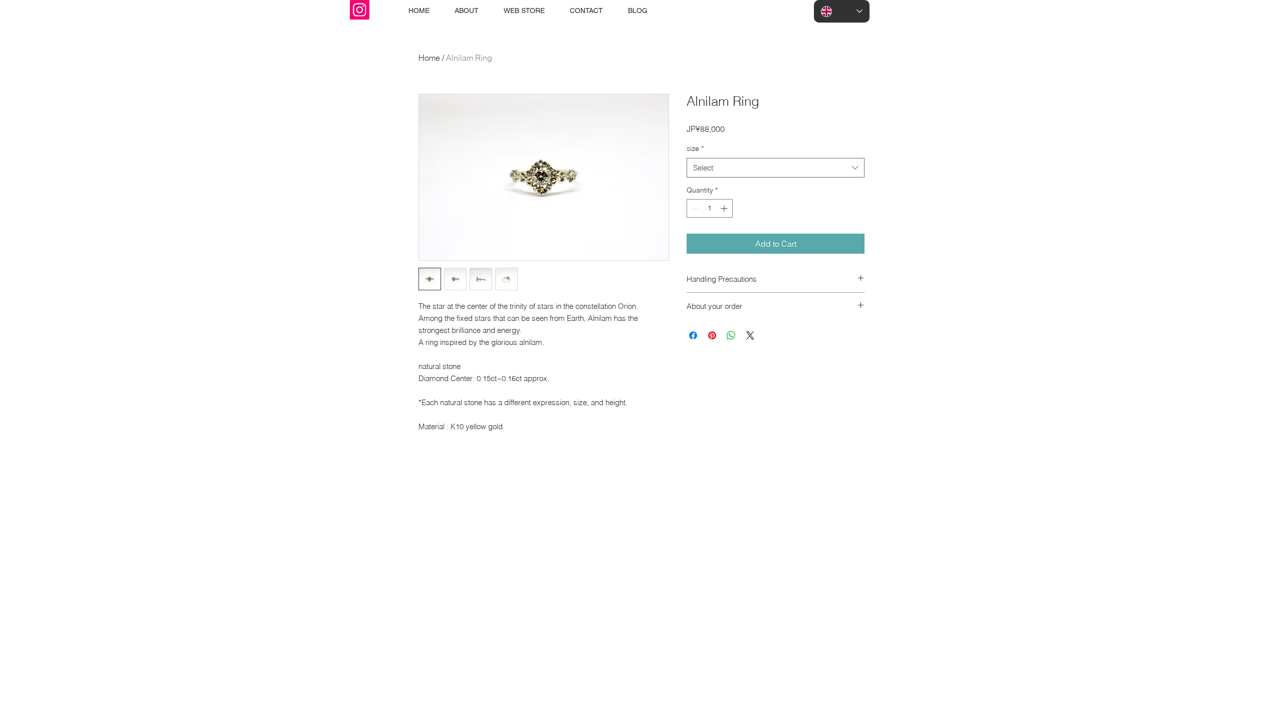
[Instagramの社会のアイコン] (359, 10)
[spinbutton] (710, 208)
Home (429, 58)
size (695, 148)
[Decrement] (694, 208)
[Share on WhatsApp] (731, 335)
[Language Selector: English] (842, 11)
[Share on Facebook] (693, 335)
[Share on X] (750, 335)
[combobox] (776, 167)
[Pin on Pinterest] (712, 335)
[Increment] (725, 208)
